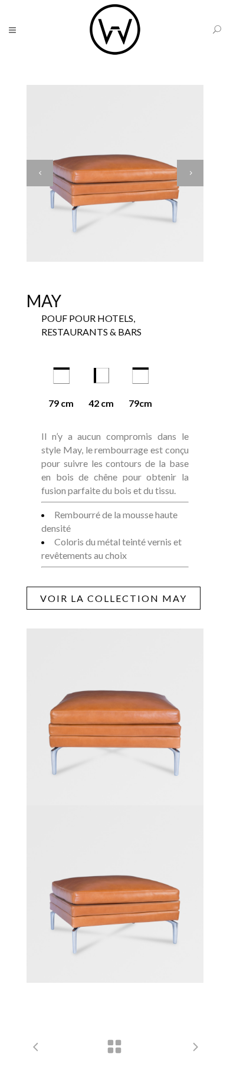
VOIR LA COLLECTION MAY (113, 598)
